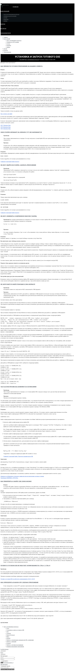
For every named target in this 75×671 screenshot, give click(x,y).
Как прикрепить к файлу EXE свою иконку (16, 481)
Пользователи (6, 33)
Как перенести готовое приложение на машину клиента (22, 66)
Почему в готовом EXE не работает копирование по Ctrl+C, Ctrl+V (25, 565)
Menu (7, 636)
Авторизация (4, 664)
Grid (7, 631)
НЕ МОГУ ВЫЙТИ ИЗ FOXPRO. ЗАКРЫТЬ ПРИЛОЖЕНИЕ (18, 165)
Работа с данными (11, 641)
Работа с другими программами (14, 645)
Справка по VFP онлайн (10, 16)
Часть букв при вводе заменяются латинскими (18, 386)
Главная (15, 6)
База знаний (5, 11)
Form (7, 628)
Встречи (3, 28)
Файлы (5, 21)
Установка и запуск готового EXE (15, 630)
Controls (8, 633)
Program (8, 643)
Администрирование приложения (15, 646)
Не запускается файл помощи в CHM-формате (18, 284)
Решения (6, 19)
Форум (3, 24)
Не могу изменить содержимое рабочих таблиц (19, 216)
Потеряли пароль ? (9, 662)
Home (21, 59)
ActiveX (8, 638)
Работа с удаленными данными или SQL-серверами (20, 640)
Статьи (5, 17)
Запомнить (5, 661)
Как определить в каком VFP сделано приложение (19, 582)
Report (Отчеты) (10, 635)
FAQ (24, 59)
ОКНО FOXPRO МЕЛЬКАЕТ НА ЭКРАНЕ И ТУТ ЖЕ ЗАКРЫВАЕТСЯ (21, 132)
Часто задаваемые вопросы (11, 14)
